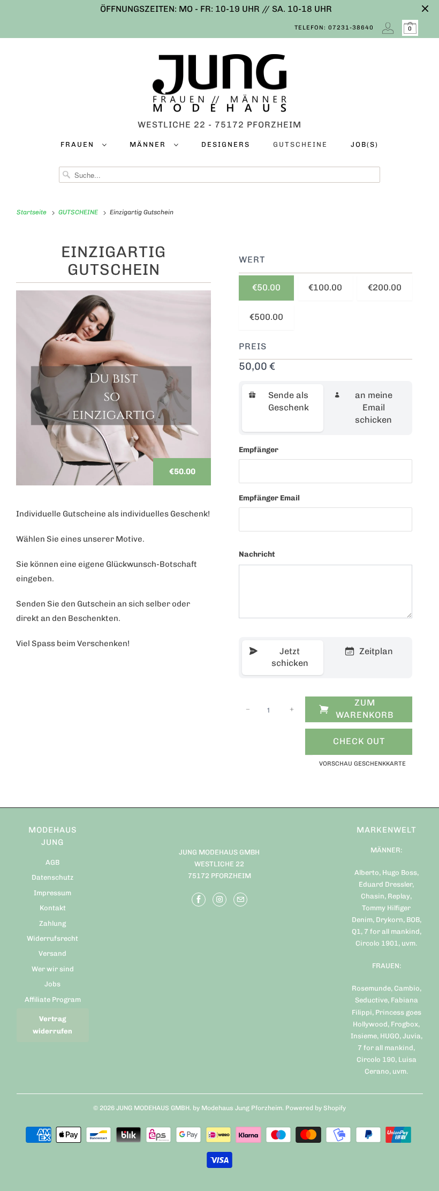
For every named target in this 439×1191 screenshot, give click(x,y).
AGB (52, 862)
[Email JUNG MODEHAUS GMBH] (240, 900)
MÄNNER (149, 144)
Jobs (52, 984)
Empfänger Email (269, 498)
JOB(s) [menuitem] (365, 144)
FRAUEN (78, 144)
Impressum (52, 893)
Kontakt (53, 908)
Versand (52, 953)
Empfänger (258, 449)
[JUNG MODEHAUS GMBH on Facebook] (199, 900)
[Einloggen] (388, 28)
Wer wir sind (53, 969)
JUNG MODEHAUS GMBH (153, 1108)
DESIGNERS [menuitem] (225, 144)
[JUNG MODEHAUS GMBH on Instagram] (219, 900)
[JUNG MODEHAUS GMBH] (220, 85)
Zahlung (52, 923)
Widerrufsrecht (52, 938)
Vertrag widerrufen (52, 1025)
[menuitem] (83, 146)
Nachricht (257, 554)
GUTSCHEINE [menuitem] (300, 144)
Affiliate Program (53, 999)
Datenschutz (52, 877)
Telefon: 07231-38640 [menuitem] (334, 27)
